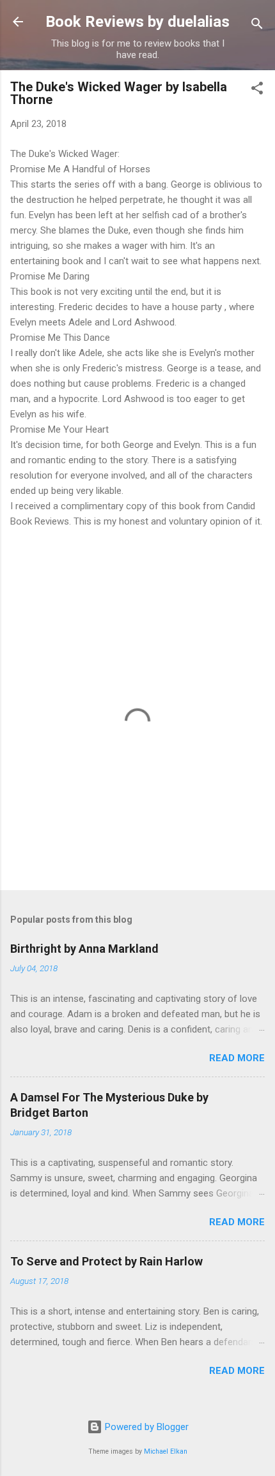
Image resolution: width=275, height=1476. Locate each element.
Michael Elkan (165, 1451)
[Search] (257, 25)
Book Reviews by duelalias (137, 22)
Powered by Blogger (145, 1427)
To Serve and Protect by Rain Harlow (106, 1261)
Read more (237, 1058)
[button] (257, 90)
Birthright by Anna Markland (84, 948)
